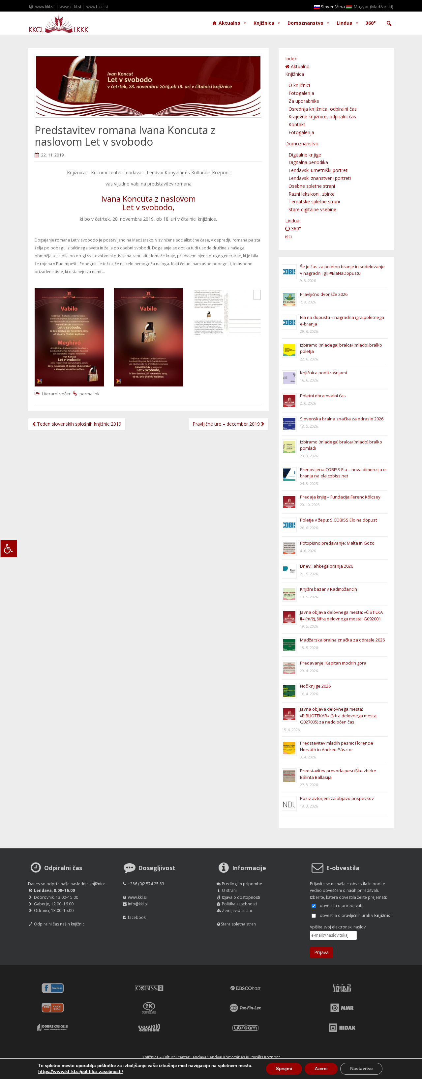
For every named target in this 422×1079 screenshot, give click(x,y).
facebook (137, 917)
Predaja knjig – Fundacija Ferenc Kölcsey (340, 497)
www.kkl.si (44, 6)
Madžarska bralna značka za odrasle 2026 (342, 640)
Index (291, 58)
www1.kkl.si (97, 6)
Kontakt (296, 124)
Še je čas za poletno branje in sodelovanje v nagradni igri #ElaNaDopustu (342, 270)
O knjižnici (299, 85)
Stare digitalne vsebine (312, 209)
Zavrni (321, 1068)
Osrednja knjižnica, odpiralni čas (322, 109)
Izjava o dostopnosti (241, 897)
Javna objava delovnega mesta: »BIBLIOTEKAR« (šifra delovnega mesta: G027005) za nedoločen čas (338, 715)
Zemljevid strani (237, 910)
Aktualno (229, 23)
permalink (89, 394)
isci (288, 236)
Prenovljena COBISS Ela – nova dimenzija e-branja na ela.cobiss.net (343, 473)
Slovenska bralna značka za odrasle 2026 (341, 419)
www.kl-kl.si (70, 6)
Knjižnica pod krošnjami (323, 373)
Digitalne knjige (304, 155)
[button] (389, 23)
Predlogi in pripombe (242, 884)
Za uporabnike (303, 101)
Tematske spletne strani (314, 201)
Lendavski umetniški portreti (318, 170)
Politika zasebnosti (239, 904)
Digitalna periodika (308, 162)
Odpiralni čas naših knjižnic (59, 924)
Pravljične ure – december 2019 (227, 424)
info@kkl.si (138, 904)
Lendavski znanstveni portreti (319, 178)
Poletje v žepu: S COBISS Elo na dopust (338, 520)
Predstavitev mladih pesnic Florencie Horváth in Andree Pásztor (336, 746)
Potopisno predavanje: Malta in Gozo (337, 543)
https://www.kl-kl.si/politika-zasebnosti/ (80, 1071)
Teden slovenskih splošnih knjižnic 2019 (78, 424)
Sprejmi (284, 1068)
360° (371, 23)
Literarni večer (56, 394)
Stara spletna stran (238, 924)
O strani (229, 890)
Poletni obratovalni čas (323, 396)
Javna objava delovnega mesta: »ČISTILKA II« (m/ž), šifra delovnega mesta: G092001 (341, 615)
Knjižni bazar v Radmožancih (328, 589)
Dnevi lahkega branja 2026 (326, 566)
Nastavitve (361, 1068)
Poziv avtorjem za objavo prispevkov (337, 798)
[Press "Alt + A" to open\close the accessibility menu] (8, 548)
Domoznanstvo (305, 23)
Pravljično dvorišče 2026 (323, 294)
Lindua (344, 23)
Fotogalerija (301, 93)
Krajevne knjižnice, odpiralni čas (322, 116)
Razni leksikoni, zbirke (311, 194)
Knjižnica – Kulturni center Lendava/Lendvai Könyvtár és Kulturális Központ (211, 1057)
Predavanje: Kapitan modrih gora (333, 663)
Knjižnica (264, 23)
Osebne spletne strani (311, 186)
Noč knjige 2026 (315, 686)
